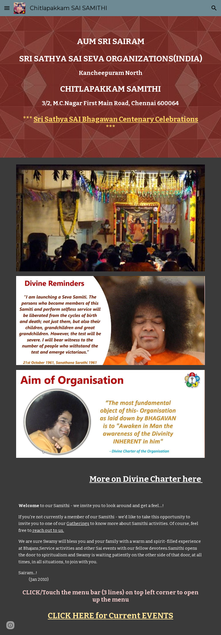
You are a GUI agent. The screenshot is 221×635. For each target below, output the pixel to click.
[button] (7, 8)
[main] (110, 71)
